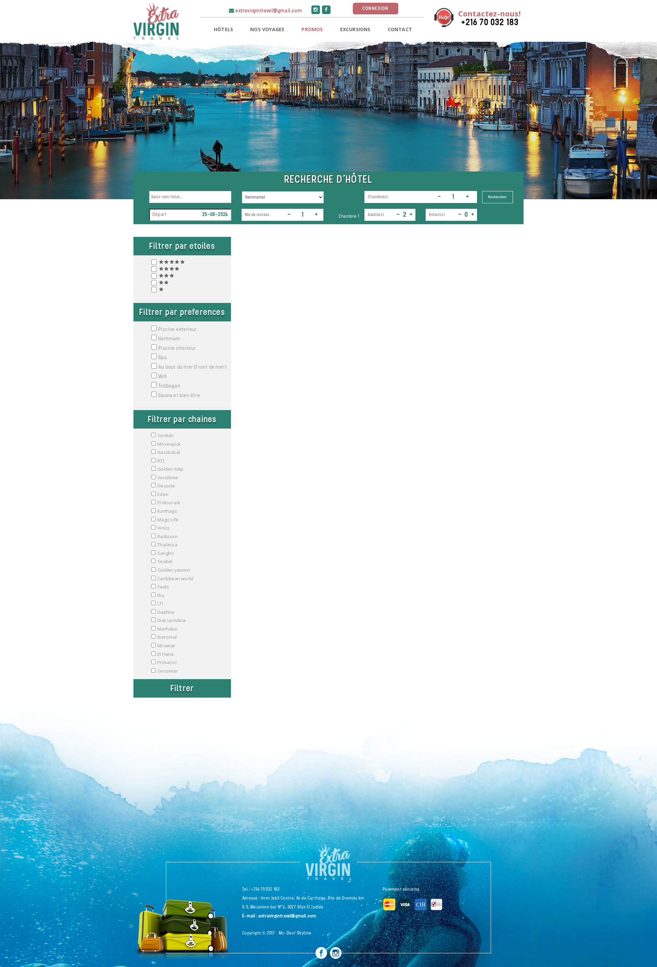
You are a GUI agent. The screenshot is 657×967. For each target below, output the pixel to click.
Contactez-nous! (489, 13)
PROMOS (312, 29)
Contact (400, 29)
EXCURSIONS (355, 29)
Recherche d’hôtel (328, 180)
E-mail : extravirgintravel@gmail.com (279, 916)
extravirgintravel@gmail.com (268, 11)
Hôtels (223, 29)
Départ (160, 214)
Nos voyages (267, 29)
